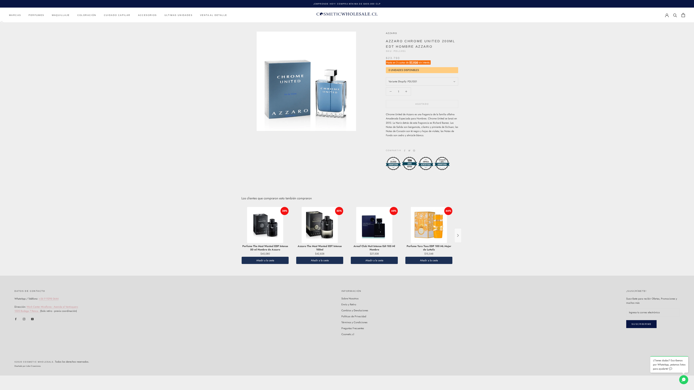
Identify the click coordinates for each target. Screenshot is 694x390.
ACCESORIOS (147, 15)
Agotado (422, 104)
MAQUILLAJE (61, 15)
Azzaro (391, 33)
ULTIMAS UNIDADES (178, 15)
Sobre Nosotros (350, 298)
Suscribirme (641, 324)
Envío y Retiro (348, 304)
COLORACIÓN (86, 15)
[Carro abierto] (683, 15)
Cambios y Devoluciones (354, 310)
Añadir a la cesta (265, 260)
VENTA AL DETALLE (213, 15)
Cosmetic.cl (347, 334)
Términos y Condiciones (354, 322)
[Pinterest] (414, 151)
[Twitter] (409, 151)
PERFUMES (36, 15)
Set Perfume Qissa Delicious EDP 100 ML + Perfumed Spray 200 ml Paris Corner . (56, 368)
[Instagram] (24, 319)
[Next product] (458, 235)
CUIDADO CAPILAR (117, 15)
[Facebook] (405, 151)
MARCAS (15, 15)
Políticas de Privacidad (353, 316)
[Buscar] (675, 15)
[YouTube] (32, 319)
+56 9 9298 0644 (49, 298)
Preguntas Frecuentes (352, 328)
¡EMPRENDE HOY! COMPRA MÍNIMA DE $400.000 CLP (347, 4)
